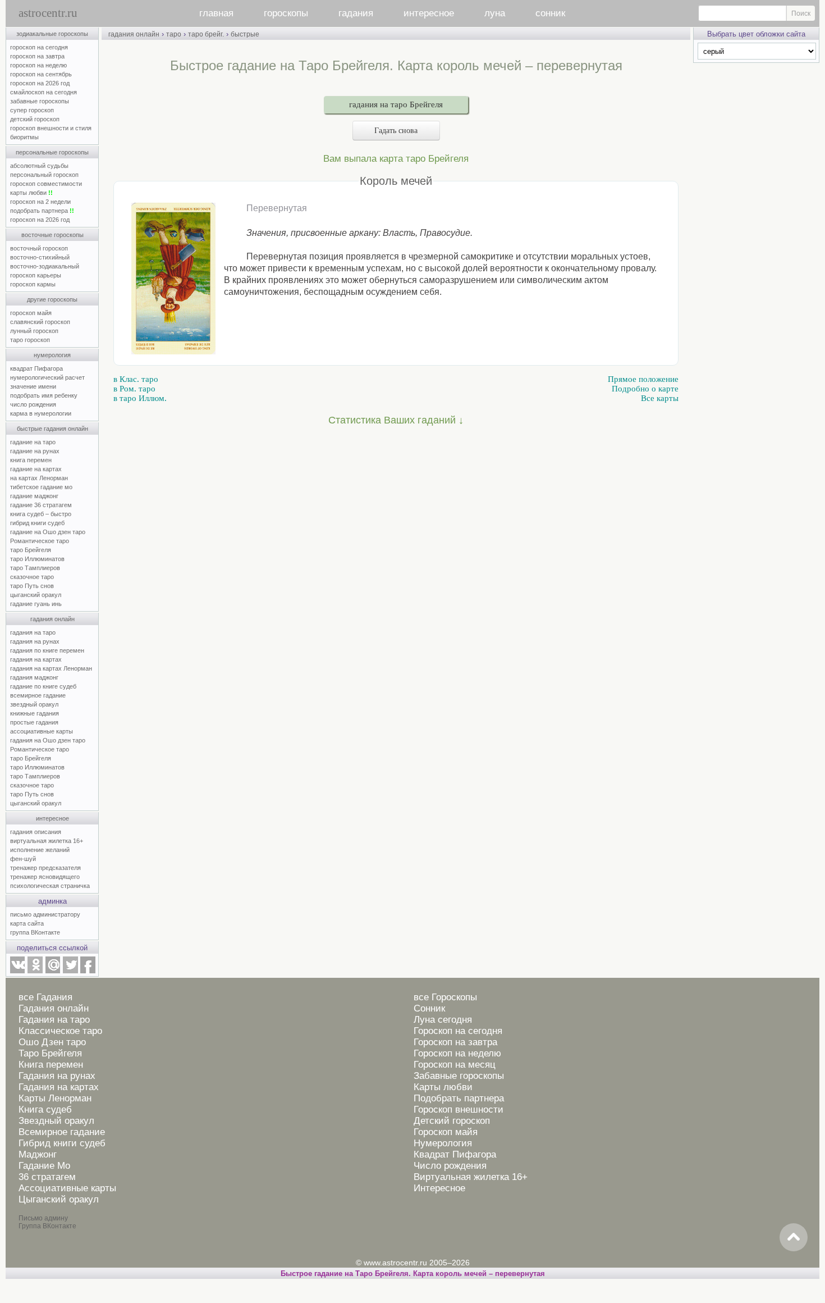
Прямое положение (643, 379)
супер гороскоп (32, 110)
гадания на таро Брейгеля (396, 104)
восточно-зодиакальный (44, 266)
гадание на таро (33, 442)
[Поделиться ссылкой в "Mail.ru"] (52, 971)
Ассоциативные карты (67, 1188)
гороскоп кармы (33, 284)
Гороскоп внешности (458, 1109)
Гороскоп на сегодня (458, 1031)
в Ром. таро (134, 388)
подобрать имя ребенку (43, 395)
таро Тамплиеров (35, 567)
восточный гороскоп (39, 248)
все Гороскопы (445, 997)
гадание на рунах (34, 451)
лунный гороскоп (34, 330)
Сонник (429, 1008)
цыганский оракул (35, 594)
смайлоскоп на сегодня (43, 92)
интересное (429, 13)
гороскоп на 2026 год (40, 83)
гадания (355, 13)
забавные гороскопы (39, 101)
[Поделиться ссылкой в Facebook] (87, 971)
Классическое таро (60, 1031)
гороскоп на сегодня (39, 47)
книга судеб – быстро (40, 514)
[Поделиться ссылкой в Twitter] (70, 971)
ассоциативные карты (41, 731)
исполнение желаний (40, 849)
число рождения (33, 404)
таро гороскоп (30, 339)
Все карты (660, 398)
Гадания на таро (54, 1019)
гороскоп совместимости (46, 183)
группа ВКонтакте (35, 932)
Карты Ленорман (55, 1098)
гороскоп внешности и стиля (50, 128)
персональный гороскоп (44, 174)
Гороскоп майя (446, 1132)
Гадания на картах (59, 1087)
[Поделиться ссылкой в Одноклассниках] (34, 971)
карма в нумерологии (40, 413)
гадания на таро (33, 632)
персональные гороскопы (52, 152)
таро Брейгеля (30, 549)
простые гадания (34, 722)
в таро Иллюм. (140, 398)
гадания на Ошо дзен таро (47, 740)
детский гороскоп (34, 119)
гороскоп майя (31, 312)
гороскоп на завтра (37, 56)
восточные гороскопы (52, 234)
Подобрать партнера (459, 1098)
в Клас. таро (135, 379)
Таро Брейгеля (50, 1053)
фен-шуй (23, 858)
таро (173, 34)
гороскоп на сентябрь (41, 74)
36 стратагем (47, 1177)
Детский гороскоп (452, 1120)
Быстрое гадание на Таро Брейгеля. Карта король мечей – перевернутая (413, 1273)
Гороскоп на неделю (457, 1053)
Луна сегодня (443, 1019)
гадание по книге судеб (43, 686)
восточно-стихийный (40, 257)
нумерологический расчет (47, 377)
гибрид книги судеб (37, 523)
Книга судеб (45, 1109)
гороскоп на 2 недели (40, 201)
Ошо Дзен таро (52, 1042)
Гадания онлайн (54, 1008)
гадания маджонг (34, 677)
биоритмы (24, 137)
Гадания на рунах (57, 1075)
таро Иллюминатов (37, 558)
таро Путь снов (32, 585)
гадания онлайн (52, 619)
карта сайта (27, 923)
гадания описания (35, 831)
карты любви (31, 192)
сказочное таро (32, 576)
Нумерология (443, 1143)
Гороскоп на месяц (455, 1064)
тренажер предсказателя (45, 867)
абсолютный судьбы (39, 165)
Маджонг (38, 1154)
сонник (550, 13)
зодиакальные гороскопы (52, 33)
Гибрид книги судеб (62, 1143)
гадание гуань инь (36, 603)
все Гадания (45, 997)
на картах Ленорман (39, 478)
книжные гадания (34, 713)
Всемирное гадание (62, 1132)
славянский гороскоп (40, 321)
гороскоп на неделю (38, 65)
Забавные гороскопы (459, 1075)
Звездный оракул (56, 1120)
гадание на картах (36, 469)
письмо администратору (45, 914)
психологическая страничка (50, 885)
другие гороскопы (52, 299)
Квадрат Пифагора (455, 1154)
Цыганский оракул (59, 1199)
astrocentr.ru (48, 13)
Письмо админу (43, 1218)
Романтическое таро (39, 540)
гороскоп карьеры (35, 275)
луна (494, 13)
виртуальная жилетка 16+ (46, 840)
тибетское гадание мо (41, 487)
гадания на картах (36, 659)
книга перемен (31, 460)
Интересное (439, 1188)
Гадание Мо (44, 1165)
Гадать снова (396, 130)
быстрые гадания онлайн (52, 428)
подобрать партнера (42, 210)
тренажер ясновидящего (45, 876)
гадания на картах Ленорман (52, 668)
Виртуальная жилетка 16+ (471, 1177)
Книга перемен (51, 1064)
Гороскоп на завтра (455, 1042)
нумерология (52, 355)
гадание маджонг (34, 496)
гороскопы (286, 13)
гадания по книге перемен (47, 650)
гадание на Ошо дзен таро (47, 532)
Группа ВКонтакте (47, 1226)
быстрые (245, 34)
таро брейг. (206, 34)
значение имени (33, 386)
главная (216, 13)
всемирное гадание (38, 695)
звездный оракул (34, 704)
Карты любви (443, 1087)
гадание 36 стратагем (41, 505)
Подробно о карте (645, 388)
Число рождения (450, 1165)
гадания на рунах (34, 641)
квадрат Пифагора (36, 368)
